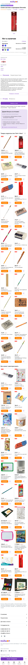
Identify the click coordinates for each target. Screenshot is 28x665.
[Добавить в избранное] (10, 157)
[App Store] (4, 651)
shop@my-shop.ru (5, 633)
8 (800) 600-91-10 (5, 629)
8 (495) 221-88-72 (5, 631)
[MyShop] (5, 641)
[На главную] (14, 2)
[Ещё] (25, 658)
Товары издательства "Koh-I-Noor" (12, 133)
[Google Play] (12, 651)
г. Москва (24, 41)
